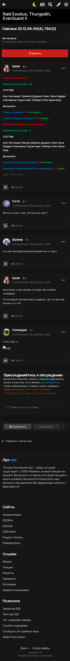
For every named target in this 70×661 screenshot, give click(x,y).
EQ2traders (9, 531)
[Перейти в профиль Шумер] (6, 241)
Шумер (17, 239)
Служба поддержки (15, 625)
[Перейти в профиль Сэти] (6, 203)
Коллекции (9, 584)
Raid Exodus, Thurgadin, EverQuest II (27, 16)
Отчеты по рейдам (36, 41)
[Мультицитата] (5, 187)
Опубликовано (31, 70)
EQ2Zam (8, 526)
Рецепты (8, 572)
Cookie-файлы (41, 648)
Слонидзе (19, 330)
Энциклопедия (12, 514)
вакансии (26, 482)
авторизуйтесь (50, 382)
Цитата (19, 187)
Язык (23, 648)
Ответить (35, 53)
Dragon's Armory (13, 537)
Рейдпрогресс (12, 542)
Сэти (16, 201)
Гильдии (8, 567)
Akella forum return (14, 636)
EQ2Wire (8, 520)
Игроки (7, 561)
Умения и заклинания (16, 590)
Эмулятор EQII (11, 608)
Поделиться (18, 426)
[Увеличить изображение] (7, 347)
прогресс (9, 482)
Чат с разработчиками (17, 620)
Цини (13, 38)
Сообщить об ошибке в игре (21, 631)
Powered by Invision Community (35, 655)
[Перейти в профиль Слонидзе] (6, 332)
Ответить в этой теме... (24, 407)
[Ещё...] (63, 68)
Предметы (9, 578)
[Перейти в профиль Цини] (6, 68)
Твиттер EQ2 (11, 614)
